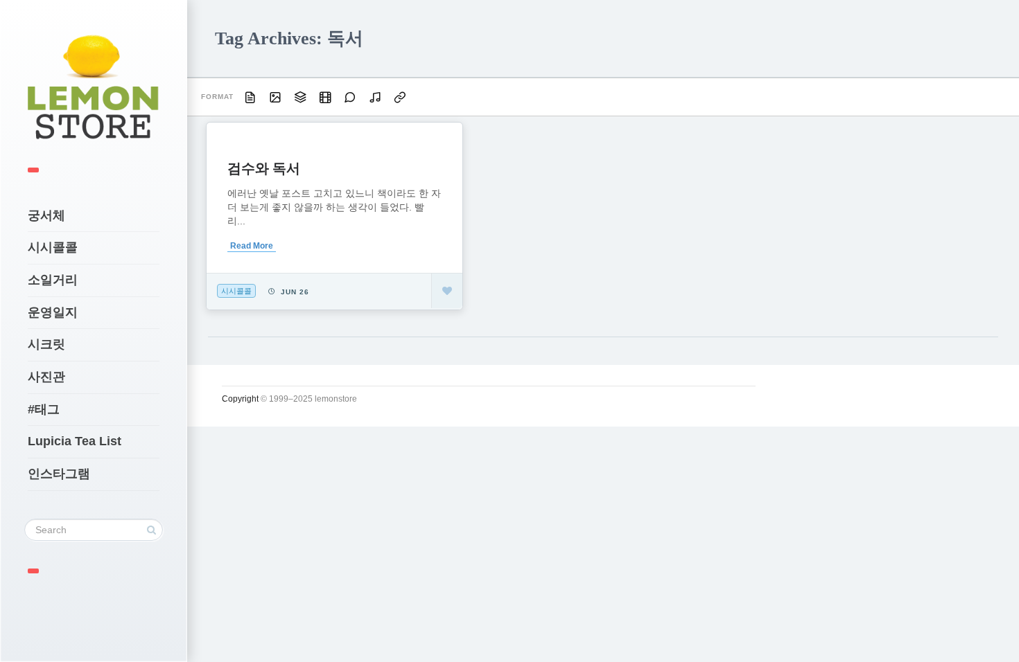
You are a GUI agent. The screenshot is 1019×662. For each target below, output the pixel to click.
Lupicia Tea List (74, 441)
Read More (251, 246)
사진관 (46, 377)
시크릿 (46, 344)
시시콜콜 (53, 247)
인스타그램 (59, 474)
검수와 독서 (263, 168)
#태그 (44, 409)
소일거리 (53, 280)
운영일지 (53, 312)
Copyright (240, 399)
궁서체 (46, 215)
